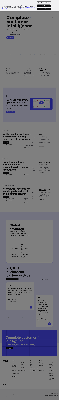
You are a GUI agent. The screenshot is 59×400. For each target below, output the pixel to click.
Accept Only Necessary (44, 5)
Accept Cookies (44, 8)
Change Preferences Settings (44, 2)
